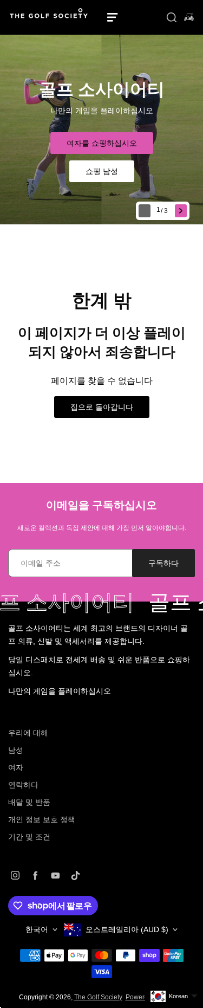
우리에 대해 (28, 732)
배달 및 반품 (29, 802)
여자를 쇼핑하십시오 (102, 143)
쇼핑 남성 (102, 171)
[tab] (163, 211)
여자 (15, 767)
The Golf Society (98, 997)
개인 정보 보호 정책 (41, 819)
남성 (15, 750)
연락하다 (23, 784)
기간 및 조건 (29, 836)
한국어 (36, 929)
